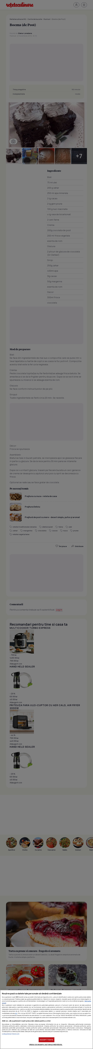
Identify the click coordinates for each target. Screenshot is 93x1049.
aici (16, 1013)
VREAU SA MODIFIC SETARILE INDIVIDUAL (45, 1044)
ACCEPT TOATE (46, 1040)
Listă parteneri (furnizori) (10, 1034)
